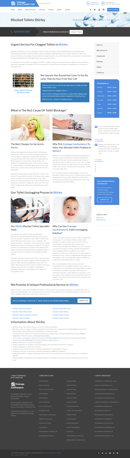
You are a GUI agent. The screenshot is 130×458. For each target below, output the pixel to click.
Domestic (100, 61)
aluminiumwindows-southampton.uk (106, 389)
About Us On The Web (21, 455)
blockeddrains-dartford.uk (75, 436)
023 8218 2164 (95, 4)
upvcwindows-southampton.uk (104, 398)
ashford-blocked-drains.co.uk (104, 436)
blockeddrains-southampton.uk (104, 427)
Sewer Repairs (71, 419)
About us (100, 45)
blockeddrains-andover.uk (103, 410)
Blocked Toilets (72, 398)
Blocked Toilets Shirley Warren (22, 312)
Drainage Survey (44, 410)
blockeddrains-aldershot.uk (103, 406)
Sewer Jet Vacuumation (74, 410)
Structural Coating (45, 423)
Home (13, 10)
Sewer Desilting (72, 402)
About (20, 10)
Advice (59, 10)
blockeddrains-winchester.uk (104, 431)
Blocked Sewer (71, 389)
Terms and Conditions (49, 453)
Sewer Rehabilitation (73, 427)
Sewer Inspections (73, 406)
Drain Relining (43, 394)
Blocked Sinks (71, 394)
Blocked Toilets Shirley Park (62, 309)
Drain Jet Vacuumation (42, 336)
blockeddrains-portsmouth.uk (104, 423)
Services (42, 10)
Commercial (101, 56)
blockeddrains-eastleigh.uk (103, 419)
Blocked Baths (71, 381)
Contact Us (83, 300)
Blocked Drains (71, 385)
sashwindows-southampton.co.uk (105, 381)
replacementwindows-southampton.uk (107, 402)
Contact (67, 10)
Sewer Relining (71, 415)
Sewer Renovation (73, 423)
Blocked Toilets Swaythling (21, 318)
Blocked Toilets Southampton (22, 309)
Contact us (100, 72)
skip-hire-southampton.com (104, 385)
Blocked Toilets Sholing (61, 312)
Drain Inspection (54, 338)
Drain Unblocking (27, 340)
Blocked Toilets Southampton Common (25, 315)
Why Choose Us (30, 10)
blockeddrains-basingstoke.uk (104, 415)
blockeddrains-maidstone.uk (76, 440)
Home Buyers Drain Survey (47, 415)
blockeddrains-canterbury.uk (48, 431)
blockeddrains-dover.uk (46, 436)
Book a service (113, 9)
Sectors (51, 10)
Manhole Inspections (45, 419)
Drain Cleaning (43, 381)
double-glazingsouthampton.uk (104, 394)
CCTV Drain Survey (45, 406)
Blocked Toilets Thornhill (61, 318)
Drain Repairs (74, 329)
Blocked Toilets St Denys (61, 315)
